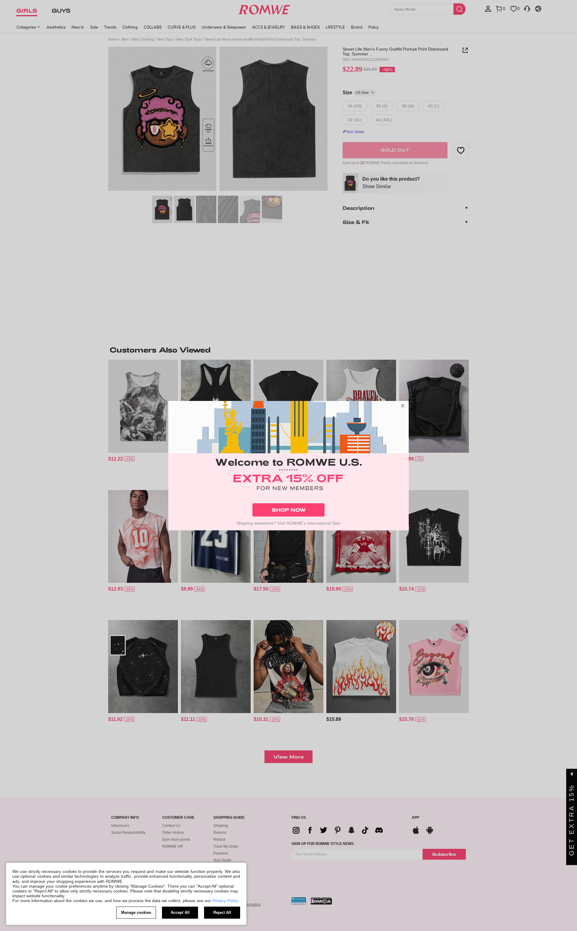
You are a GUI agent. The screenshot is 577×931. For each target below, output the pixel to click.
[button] (402, 407)
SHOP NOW (289, 510)
